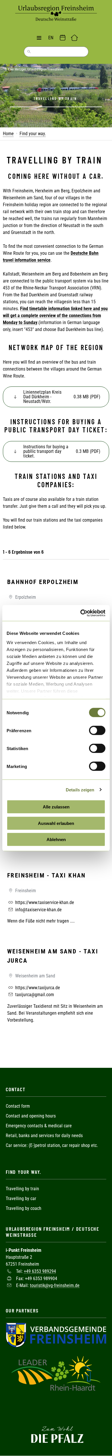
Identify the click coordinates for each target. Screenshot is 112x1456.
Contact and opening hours (31, 1116)
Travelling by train (23, 1188)
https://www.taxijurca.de (37, 987)
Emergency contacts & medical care (39, 1125)
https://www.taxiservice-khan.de (44, 902)
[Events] (62, 38)
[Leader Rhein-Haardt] (56, 1373)
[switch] (97, 730)
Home (8, 133)
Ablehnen (56, 839)
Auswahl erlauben (56, 823)
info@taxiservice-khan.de (38, 909)
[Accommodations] (74, 38)
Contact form (18, 1106)
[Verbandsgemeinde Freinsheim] (56, 1334)
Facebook (56, 1410)
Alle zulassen (56, 806)
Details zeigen (80, 789)
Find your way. (33, 133)
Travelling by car (21, 1198)
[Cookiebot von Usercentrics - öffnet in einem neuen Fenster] (80, 613)
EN (50, 37)
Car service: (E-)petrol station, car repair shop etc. (52, 1145)
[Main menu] (39, 38)
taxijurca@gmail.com (34, 994)
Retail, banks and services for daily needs (44, 1135)
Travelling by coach (23, 1208)
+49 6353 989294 (40, 1271)
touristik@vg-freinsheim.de (55, 1285)
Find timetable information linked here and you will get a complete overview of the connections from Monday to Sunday (55, 315)
